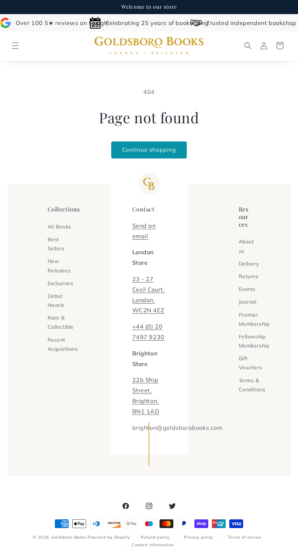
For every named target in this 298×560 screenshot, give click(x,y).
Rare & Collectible (61, 322)
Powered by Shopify (109, 537)
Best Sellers (56, 244)
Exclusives (60, 283)
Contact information (152, 544)
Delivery (249, 263)
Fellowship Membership (254, 341)
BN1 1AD (146, 411)
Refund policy (155, 537)
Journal (248, 301)
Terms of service (245, 537)
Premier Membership (254, 319)
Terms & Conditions (252, 385)
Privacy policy (198, 537)
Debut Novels (56, 300)
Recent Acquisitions (63, 344)
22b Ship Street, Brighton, (145, 390)
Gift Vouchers (250, 363)
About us (246, 246)
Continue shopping (149, 149)
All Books (59, 226)
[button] (15, 46)
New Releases (59, 265)
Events (247, 289)
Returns (249, 276)
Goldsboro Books (69, 537)
